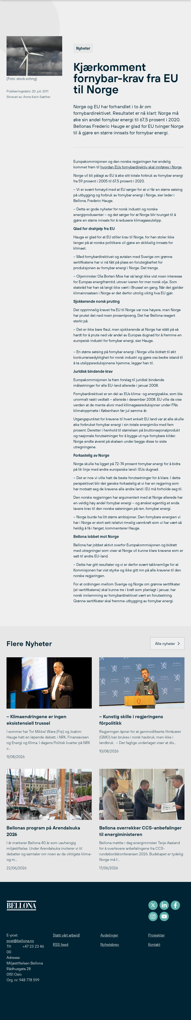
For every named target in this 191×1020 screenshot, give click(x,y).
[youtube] (164, 916)
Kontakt (154, 944)
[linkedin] (164, 905)
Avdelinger (109, 935)
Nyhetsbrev (109, 944)
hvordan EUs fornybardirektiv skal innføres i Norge (141, 167)
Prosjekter (156, 935)
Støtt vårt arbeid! (66, 935)
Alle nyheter (165, 643)
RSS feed (60, 944)
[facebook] (175, 905)
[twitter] (153, 905)
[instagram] (153, 916)
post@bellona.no (20, 941)
